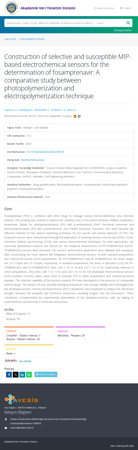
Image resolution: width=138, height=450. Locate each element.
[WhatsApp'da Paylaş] (29, 374)
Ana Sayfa (10, 39)
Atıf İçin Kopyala (47, 374)
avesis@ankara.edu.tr (22, 427)
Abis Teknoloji (118, 445)
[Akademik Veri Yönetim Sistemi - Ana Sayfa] (12, 8)
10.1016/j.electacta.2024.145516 (45, 151)
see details (25, 361)
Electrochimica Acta (32, 160)
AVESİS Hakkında (27, 407)
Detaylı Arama (122, 30)
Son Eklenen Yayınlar (32, 39)
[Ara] (128, 23)
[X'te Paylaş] (16, 374)
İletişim (42, 407)
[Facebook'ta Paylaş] (9, 374)
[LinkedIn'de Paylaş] (22, 374)
